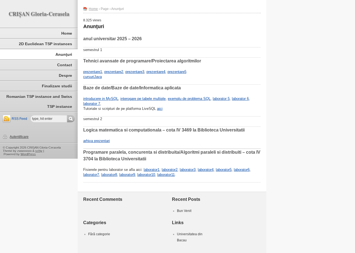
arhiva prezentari (96, 141)
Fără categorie (99, 234)
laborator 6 (240, 99)
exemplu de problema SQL (189, 99)
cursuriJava (92, 77)
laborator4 (206, 170)
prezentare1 (92, 72)
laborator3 (188, 170)
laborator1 (151, 170)
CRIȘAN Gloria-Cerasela (39, 14)
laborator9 (127, 175)
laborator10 (146, 175)
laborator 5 (221, 99)
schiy (38, 151)
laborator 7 (91, 104)
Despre (65, 75)
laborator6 (242, 170)
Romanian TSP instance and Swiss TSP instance (39, 101)
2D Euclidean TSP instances (45, 44)
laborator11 (166, 175)
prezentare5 (177, 72)
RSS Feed (19, 119)
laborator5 (224, 170)
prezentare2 (113, 72)
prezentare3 (134, 72)
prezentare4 (155, 72)
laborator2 (170, 170)
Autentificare (19, 137)
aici (160, 109)
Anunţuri (63, 54)
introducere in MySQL (100, 99)
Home (66, 33)
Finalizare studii (57, 86)
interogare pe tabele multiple (143, 99)
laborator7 (91, 175)
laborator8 (109, 175)
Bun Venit (184, 211)
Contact (64, 65)
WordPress (28, 154)
